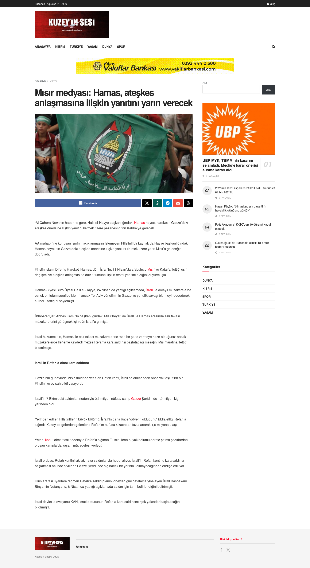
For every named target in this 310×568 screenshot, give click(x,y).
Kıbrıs (60, 46)
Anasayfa (43, 46)
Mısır (151, 269)
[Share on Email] (178, 203)
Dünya (107, 46)
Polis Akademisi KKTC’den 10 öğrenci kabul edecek (243, 226)
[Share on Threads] (188, 203)
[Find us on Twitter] (228, 550)
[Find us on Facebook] (221, 550)
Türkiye (76, 46)
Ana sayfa (40, 80)
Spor (121, 46)
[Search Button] (273, 46)
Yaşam (92, 46)
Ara (204, 83)
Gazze (136, 398)
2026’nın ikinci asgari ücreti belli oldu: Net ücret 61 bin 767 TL (245, 190)
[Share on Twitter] (147, 203)
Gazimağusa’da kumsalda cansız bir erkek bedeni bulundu (242, 245)
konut (49, 439)
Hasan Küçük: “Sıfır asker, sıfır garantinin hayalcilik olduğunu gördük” (241, 208)
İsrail (149, 289)
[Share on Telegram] (167, 203)
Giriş (272, 3)
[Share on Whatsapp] (157, 203)
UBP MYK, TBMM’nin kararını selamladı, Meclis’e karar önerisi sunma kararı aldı (230, 165)
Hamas (139, 222)
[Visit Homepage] (72, 24)
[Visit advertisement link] (155, 69)
